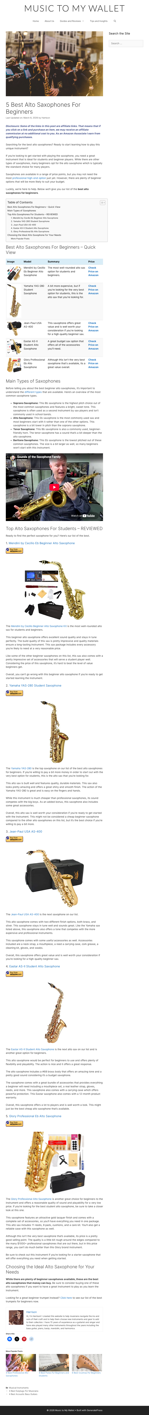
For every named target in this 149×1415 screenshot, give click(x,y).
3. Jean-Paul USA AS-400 (23, 225)
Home (36, 21)
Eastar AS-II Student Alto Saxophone (34, 966)
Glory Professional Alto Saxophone (31, 1199)
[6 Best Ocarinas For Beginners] (87, 1362)
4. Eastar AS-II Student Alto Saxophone (30, 228)
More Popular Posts (20, 238)
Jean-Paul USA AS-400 (25, 831)
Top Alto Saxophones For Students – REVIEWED (32, 214)
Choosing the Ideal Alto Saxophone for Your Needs (34, 235)
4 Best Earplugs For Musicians (23, 1391)
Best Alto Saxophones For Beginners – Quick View (33, 207)
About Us (49, 21)
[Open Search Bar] (114, 21)
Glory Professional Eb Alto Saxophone (35, 1116)
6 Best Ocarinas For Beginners (86, 1372)
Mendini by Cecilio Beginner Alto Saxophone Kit (39, 626)
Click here (66, 1297)
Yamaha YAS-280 (21, 768)
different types (33, 392)
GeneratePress (94, 1410)
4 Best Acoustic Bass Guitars (23, 1394)
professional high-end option (29, 178)
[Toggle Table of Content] (101, 202)
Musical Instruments (19, 1387)
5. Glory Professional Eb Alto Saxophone (30, 231)
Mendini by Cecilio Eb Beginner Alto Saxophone (42, 543)
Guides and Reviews (70, 21)
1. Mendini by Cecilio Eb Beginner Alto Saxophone (34, 218)
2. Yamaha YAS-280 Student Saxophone (30, 221)
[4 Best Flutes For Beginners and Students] (54, 1362)
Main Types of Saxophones (21, 210)
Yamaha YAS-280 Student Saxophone (35, 685)
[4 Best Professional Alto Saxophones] (21, 1362)
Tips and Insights (99, 21)
